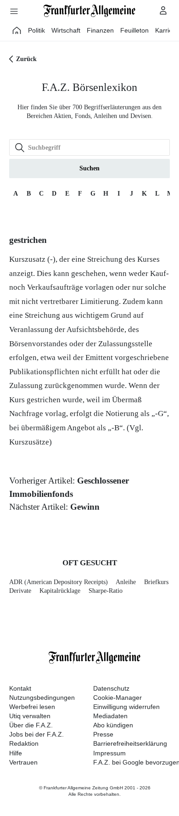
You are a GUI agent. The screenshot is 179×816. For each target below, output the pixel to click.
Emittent (99, 357)
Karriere (167, 30)
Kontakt (20, 688)
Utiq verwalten (29, 716)
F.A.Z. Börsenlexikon (89, 87)
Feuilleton (134, 30)
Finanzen (100, 30)
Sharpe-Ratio (106, 590)
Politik (36, 30)
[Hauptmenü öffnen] (13, 11)
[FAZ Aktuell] (17, 30)
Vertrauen (23, 762)
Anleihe (126, 582)
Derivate (20, 590)
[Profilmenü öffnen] (163, 10)
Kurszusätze (29, 442)
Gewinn (85, 507)
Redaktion (24, 743)
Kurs (17, 399)
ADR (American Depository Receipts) (58, 582)
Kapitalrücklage (59, 590)
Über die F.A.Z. (31, 725)
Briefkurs (156, 582)
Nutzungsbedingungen (42, 697)
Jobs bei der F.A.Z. (36, 734)
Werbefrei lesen (32, 706)
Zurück (26, 59)
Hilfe (15, 753)
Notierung (122, 413)
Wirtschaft (65, 30)
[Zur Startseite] (89, 11)
